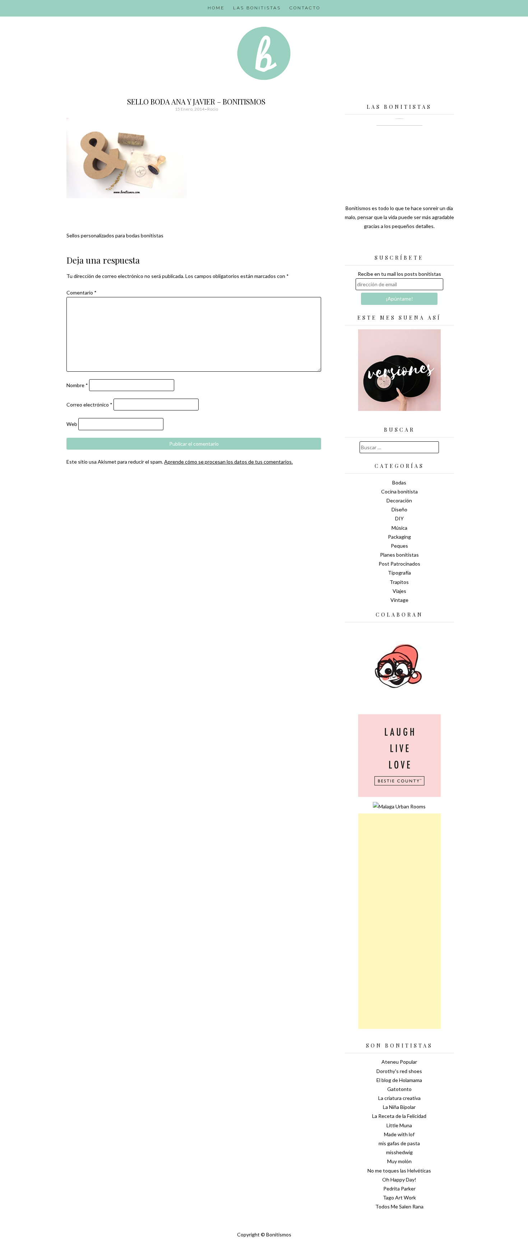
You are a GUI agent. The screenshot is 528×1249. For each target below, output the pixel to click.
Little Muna (399, 1125)
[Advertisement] (399, 921)
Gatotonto (399, 1089)
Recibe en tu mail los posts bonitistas (399, 274)
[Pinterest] (412, 244)
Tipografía (399, 573)
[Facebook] (399, 244)
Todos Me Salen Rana (399, 1206)
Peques (399, 546)
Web (71, 424)
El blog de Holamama (399, 1080)
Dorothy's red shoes (399, 1071)
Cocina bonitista (399, 491)
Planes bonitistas (399, 555)
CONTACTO (305, 7)
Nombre (77, 385)
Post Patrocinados (399, 564)
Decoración (399, 500)
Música (399, 528)
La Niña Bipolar (399, 1107)
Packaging (399, 537)
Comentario (81, 292)
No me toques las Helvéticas (399, 1170)
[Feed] (374, 244)
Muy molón (399, 1161)
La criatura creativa (399, 1098)
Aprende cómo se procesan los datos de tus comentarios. (228, 462)
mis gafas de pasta (399, 1143)
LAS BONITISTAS (257, 7)
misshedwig (399, 1152)
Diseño (399, 509)
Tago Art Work (399, 1197)
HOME (216, 7)
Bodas (399, 482)
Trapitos (399, 582)
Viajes (399, 591)
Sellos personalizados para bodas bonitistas (114, 235)
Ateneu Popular (399, 1062)
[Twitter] (387, 244)
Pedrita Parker (399, 1188)
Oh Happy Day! (399, 1179)
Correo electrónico (89, 404)
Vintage (399, 600)
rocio (212, 109)
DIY (399, 518)
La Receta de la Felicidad (399, 1116)
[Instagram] (424, 244)
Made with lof (399, 1134)
